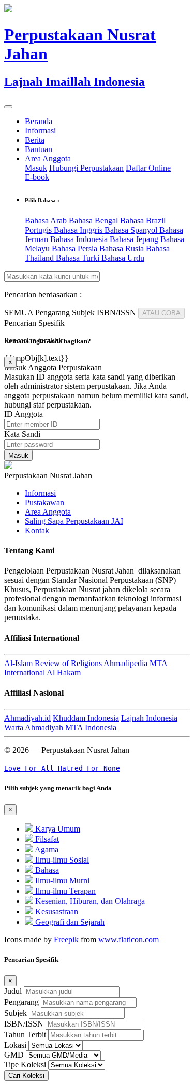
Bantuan (38, 149)
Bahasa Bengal (94, 220)
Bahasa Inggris (79, 229)
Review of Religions (68, 663)
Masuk (36, 167)
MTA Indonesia (90, 727)
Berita (34, 139)
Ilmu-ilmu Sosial (61, 859)
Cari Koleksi (26, 1075)
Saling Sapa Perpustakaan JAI (74, 521)
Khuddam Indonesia (86, 718)
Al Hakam (64, 672)
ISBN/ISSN (23, 1023)
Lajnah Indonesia (149, 718)
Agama (45, 849)
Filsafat (46, 839)
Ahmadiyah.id (27, 718)
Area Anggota (48, 158)
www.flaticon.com (128, 939)
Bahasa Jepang (135, 239)
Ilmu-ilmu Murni (61, 880)
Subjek (15, 1012)
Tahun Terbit (25, 1034)
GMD (14, 1054)
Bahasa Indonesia (80, 239)
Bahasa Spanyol (132, 229)
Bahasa (46, 870)
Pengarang (21, 1002)
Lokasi (15, 1045)
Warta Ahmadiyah (33, 727)
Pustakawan (44, 502)
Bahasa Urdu (122, 257)
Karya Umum (56, 828)
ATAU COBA (161, 313)
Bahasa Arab (47, 220)
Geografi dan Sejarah (69, 921)
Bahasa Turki (78, 257)
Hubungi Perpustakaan (86, 167)
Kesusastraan (55, 911)
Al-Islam (18, 663)
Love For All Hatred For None (62, 768)
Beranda (38, 121)
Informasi (40, 130)
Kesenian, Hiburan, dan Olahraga (89, 901)
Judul (13, 991)
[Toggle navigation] (8, 106)
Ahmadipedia (125, 663)
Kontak (37, 530)
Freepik (66, 939)
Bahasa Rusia (122, 248)
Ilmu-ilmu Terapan (64, 890)
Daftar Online (148, 167)
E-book (37, 177)
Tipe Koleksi (25, 1064)
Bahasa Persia (75, 248)
